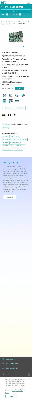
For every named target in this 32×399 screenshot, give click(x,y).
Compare (7, 108)
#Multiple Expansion (15, 142)
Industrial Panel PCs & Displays (18, 22)
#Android (5, 142)
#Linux (25, 139)
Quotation (20, 108)
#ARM (17, 136)
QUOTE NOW (19, 88)
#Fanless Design (7, 139)
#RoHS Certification (8, 146)
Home (3, 22)
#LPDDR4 (5, 136)
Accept (11, 396)
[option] (16, 36)
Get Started (10, 197)
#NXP (11, 136)
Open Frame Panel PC (8, 24)
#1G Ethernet (17, 139)
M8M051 (5, 127)
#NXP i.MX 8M (18, 149)
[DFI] (3, 2)
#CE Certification (20, 146)
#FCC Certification (7, 149)
